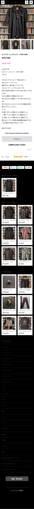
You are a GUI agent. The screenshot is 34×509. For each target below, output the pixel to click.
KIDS (3, 452)
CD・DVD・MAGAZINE (8, 464)
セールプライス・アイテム (9, 469)
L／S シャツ (5, 347)
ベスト (3, 399)
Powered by (15, 490)
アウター (4, 405)
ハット (3, 417)
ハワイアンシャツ (6, 364)
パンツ (3, 388)
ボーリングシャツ (7, 358)
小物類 (4, 440)
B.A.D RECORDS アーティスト (11, 458)
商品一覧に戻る (17, 479)
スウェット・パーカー (8, 382)
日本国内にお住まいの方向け (17, 144)
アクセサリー (5, 428)
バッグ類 (4, 446)
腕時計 (4, 434)
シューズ (4, 423)
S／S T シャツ (6, 370)
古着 (3, 411)
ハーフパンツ (5, 393)
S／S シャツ (5, 353)
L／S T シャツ (6, 376)
